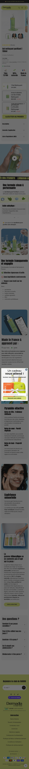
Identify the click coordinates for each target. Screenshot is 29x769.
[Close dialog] (26, 370)
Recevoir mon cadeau (14, 398)
